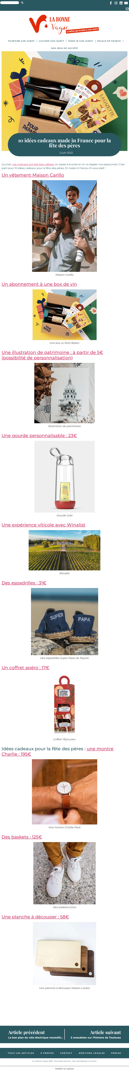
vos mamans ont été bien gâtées (33, 164)
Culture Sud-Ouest (51, 41)
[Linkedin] (121, 3)
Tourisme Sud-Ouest (21, 41)
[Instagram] (116, 3)
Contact (66, 1053)
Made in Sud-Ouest (80, 41)
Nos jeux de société (64, 48)
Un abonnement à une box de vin (39, 284)
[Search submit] (22, 2)
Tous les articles (21, 1053)
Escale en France (109, 41)
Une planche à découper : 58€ (35, 916)
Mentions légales (92, 1053)
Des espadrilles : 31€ (24, 582)
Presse (116, 1053)
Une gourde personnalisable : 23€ (39, 435)
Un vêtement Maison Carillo (33, 175)
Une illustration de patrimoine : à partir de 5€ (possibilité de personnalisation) (52, 355)
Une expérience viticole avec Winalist (43, 524)
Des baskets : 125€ (22, 837)
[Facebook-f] (110, 3)
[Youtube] (126, 3)
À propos (47, 1053)
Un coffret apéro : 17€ (25, 667)
